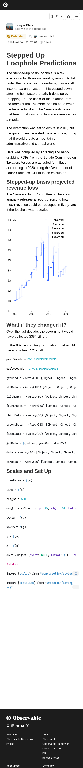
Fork (59, 16)
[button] (1, 49)
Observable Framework (56, 743)
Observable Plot (52, 748)
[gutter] (2, 113)
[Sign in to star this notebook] (68, 16)
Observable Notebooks (20, 739)
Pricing (10, 743)
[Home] (23, 719)
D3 (44, 753)
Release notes (51, 757)
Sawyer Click (24, 25)
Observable (49, 739)
